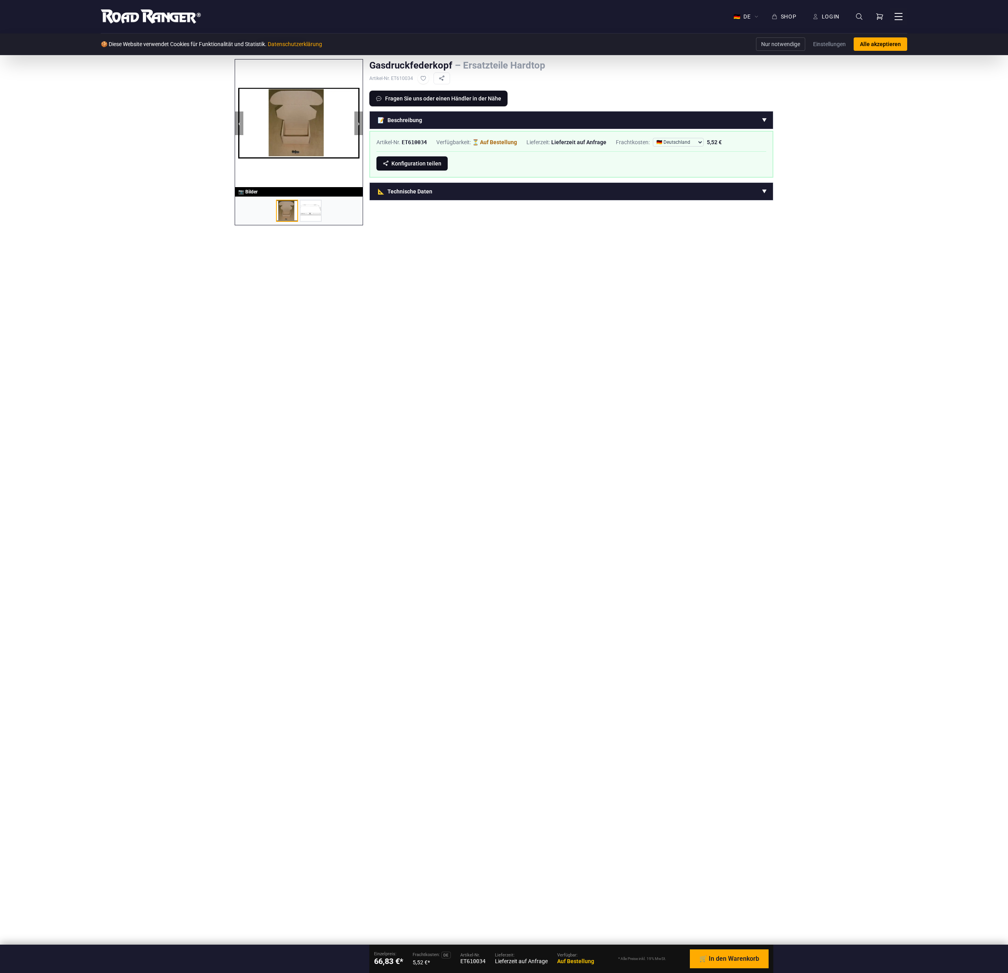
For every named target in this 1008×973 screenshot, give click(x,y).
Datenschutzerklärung (295, 44)
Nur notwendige (780, 44)
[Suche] (859, 16)
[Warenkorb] (879, 16)
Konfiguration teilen (416, 163)
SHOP (789, 16)
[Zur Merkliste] (423, 78)
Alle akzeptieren (880, 44)
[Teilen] (442, 78)
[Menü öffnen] (898, 16)
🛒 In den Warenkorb (729, 958)
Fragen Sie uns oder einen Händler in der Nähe (443, 98)
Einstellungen (829, 44)
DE (742, 16)
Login (831, 16)
